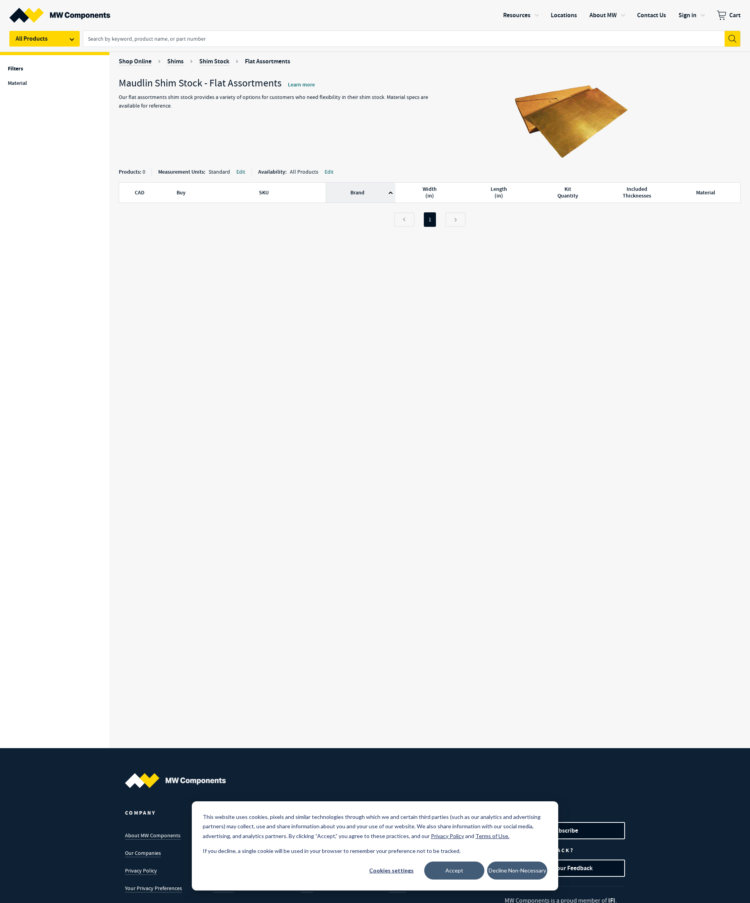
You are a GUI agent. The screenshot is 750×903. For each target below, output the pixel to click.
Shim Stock (214, 61)
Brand (357, 192)
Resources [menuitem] (516, 15)
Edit (240, 171)
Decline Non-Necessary (517, 870)
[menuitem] (729, 15)
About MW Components (152, 835)
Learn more (301, 84)
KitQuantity (567, 192)
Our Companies (143, 852)
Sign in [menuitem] (687, 15)
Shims (175, 61)
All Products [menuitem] (32, 38)
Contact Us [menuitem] (651, 15)
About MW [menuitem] (603, 15)
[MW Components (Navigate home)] (175, 780)
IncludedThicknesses (637, 192)
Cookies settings (391, 870)
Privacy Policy (141, 870)
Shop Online (135, 61)
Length (499, 192)
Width (430, 192)
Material (705, 192)
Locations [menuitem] (564, 15)
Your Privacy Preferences (153, 888)
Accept (454, 870)
